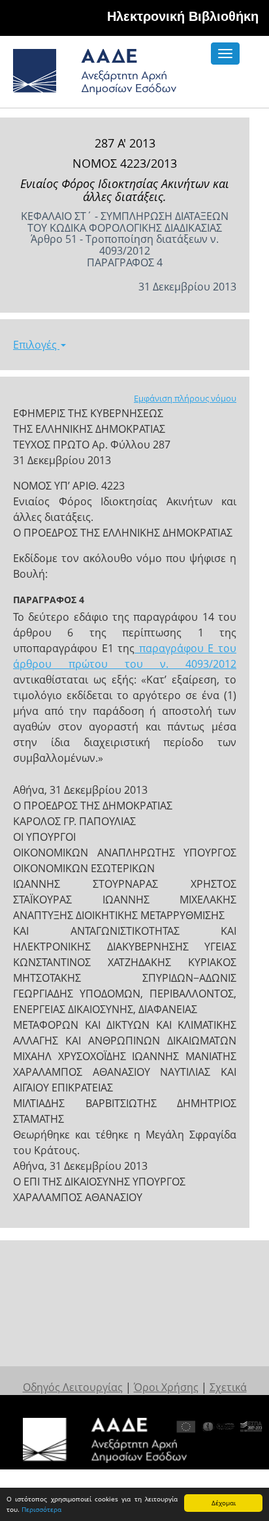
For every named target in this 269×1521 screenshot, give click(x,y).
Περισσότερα (41, 1509)
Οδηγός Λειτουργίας (73, 1387)
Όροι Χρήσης (166, 1387)
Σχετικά (228, 1387)
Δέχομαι (224, 1502)
